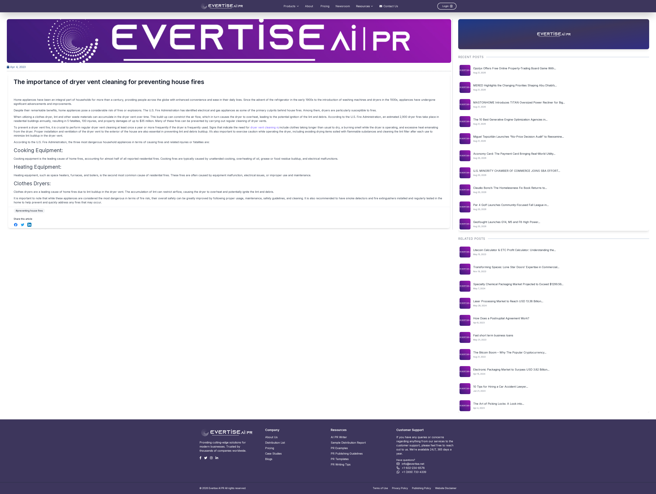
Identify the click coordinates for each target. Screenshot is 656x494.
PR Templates (340, 459)
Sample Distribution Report (348, 442)
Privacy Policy (400, 488)
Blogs (268, 459)
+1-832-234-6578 (413, 468)
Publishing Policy (421, 488)
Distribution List (275, 442)
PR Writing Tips (341, 464)
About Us (271, 437)
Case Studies (273, 453)
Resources (363, 6)
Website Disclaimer (445, 488)
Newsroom (343, 6)
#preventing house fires (29, 210)
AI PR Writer (339, 437)
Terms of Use (380, 488)
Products (289, 6)
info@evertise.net (413, 463)
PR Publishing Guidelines (347, 453)
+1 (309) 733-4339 (414, 472)
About (309, 6)
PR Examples (339, 448)
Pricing (324, 6)
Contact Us (391, 6)
